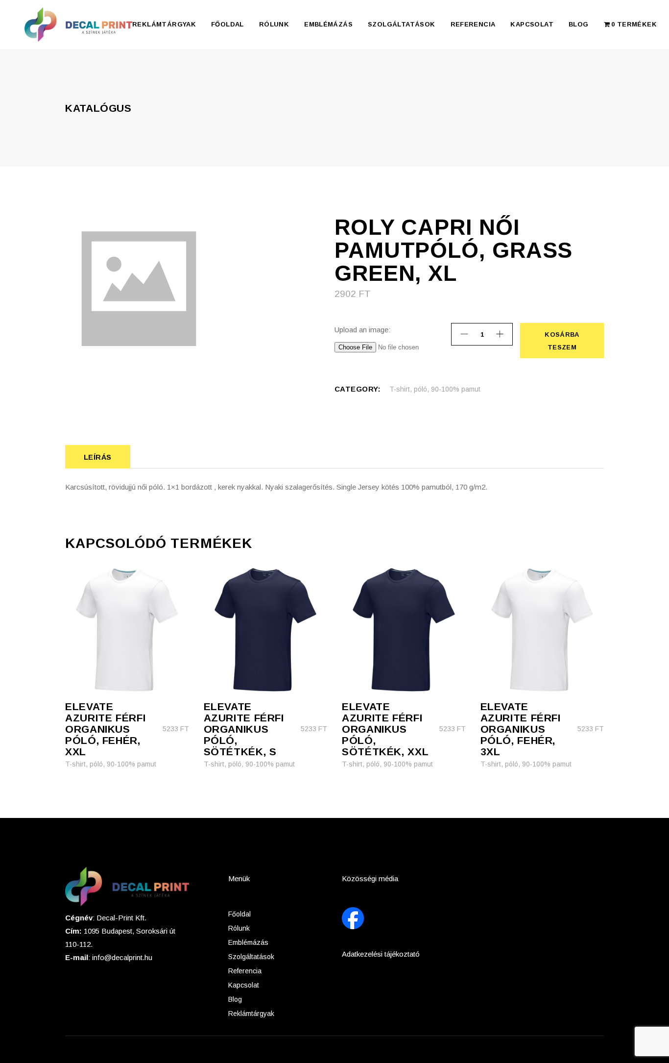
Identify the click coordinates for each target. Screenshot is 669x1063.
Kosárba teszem (561, 341)
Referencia (245, 971)
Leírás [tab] (98, 457)
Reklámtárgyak (251, 1013)
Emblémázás (248, 942)
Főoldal (239, 914)
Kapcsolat (243, 985)
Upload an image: (362, 329)
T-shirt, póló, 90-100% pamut (434, 389)
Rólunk (239, 928)
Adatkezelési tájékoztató (381, 954)
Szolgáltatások (251, 957)
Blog (235, 999)
